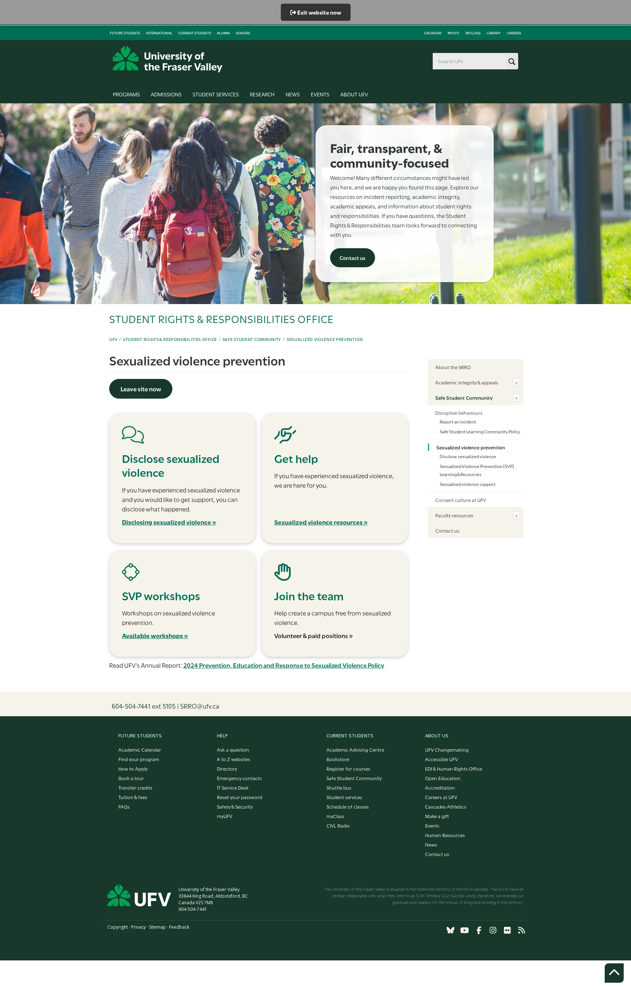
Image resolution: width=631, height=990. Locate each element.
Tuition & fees (132, 797)
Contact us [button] (353, 257)
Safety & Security (235, 806)
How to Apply (133, 768)
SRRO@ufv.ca (199, 705)
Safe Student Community (251, 339)
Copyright (117, 927)
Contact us (447, 530)
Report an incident (458, 421)
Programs (126, 94)
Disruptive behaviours (458, 412)
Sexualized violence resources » (321, 521)
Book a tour (131, 778)
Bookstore (337, 759)
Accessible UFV (441, 759)
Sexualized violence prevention (325, 339)
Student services (344, 797)
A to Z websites (233, 759)
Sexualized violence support (468, 483)
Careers (514, 32)
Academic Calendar (139, 749)
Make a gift (437, 816)
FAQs (124, 806)
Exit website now (318, 12)
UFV (113, 339)
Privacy (138, 927)
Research (262, 94)
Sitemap (157, 927)
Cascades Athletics (445, 806)
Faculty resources (454, 515)
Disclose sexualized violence (468, 456)
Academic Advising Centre (355, 749)
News (293, 94)
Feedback (179, 927)
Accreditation (440, 787)
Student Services (215, 94)
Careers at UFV (441, 797)
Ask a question (233, 749)
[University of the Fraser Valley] (167, 59)
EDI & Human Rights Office (453, 768)
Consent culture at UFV (460, 499)
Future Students (125, 32)
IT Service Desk (233, 787)
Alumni (223, 32)
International (159, 32)
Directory (227, 768)
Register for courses (348, 768)
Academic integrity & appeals (466, 382)
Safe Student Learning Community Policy (480, 431)
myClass (473, 32)
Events (320, 94)
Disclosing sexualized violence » (169, 521)
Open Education (442, 778)
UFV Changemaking (447, 749)
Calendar (432, 32)
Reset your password (239, 797)
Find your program (138, 759)
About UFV (354, 94)
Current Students (194, 32)
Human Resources (445, 835)
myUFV (453, 32)
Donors (243, 32)
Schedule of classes (347, 806)
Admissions (166, 94)
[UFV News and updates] (521, 930)
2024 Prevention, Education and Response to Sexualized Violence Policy (283, 664)
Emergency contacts (239, 778)
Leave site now (141, 388)
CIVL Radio (338, 825)
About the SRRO (453, 367)
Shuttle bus (338, 787)
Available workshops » (155, 635)
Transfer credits (135, 787)
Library (494, 32)
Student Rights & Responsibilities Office (170, 339)
